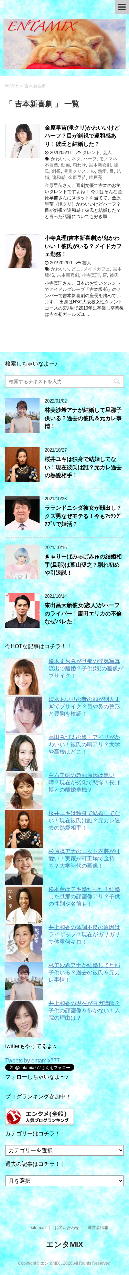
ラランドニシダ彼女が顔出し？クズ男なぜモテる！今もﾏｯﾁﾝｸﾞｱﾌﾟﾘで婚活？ (83, 516)
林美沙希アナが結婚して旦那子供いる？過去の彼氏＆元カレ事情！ (83, 418)
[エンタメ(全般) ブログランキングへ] (39, 1122)
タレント (91, 152)
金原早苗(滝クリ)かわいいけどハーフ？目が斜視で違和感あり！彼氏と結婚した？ (82, 136)
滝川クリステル (79, 171)
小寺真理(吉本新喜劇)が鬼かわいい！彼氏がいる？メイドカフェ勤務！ (83, 246)
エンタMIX (64, 1244)
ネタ (76, 158)
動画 (65, 165)
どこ (76, 269)
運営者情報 (98, 1227)
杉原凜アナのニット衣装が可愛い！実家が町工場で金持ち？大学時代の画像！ (84, 858)
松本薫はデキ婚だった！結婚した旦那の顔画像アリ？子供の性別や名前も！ (84, 896)
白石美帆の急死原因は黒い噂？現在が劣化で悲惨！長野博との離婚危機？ (84, 782)
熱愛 (102, 171)
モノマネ (108, 158)
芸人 (107, 152)
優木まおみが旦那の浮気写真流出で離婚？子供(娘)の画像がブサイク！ (86, 668)
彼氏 (114, 275)
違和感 (58, 177)
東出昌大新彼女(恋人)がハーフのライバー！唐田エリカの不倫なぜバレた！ (83, 613)
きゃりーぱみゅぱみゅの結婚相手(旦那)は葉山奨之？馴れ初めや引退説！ (83, 565)
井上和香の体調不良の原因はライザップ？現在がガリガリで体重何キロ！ (84, 934)
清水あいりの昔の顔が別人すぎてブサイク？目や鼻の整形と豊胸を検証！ (84, 706)
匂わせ (79, 165)
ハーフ (90, 158)
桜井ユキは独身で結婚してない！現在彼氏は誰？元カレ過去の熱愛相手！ (83, 467)
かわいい (60, 158)
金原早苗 (77, 177)
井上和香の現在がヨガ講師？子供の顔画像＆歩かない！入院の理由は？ (84, 1010)
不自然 (51, 165)
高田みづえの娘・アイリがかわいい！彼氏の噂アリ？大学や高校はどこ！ (84, 744)
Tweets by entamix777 (32, 1061)
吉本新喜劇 (100, 165)
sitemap (38, 1227)
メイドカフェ (96, 269)
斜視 (56, 171)
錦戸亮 (95, 177)
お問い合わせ (66, 1227)
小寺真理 (91, 275)
